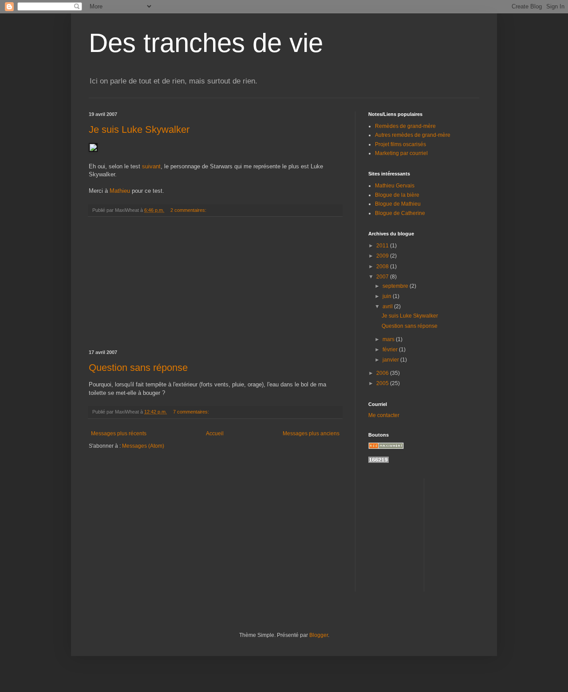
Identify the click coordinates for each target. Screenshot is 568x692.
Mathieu (120, 190)
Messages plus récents (118, 433)
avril (388, 306)
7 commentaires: (191, 411)
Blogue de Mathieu (398, 204)
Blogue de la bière (397, 195)
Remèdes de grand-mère (405, 126)
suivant (151, 166)
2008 (383, 266)
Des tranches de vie (206, 43)
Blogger (318, 635)
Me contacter (383, 415)
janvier (391, 360)
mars (389, 339)
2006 (383, 373)
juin (388, 296)
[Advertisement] (215, 283)
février (391, 349)
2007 (383, 277)
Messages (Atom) (143, 446)
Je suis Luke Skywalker (139, 129)
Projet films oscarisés (400, 144)
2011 (383, 246)
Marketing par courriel (401, 153)
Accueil (215, 433)
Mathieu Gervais (394, 186)
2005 (383, 383)
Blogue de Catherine (400, 213)
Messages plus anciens (311, 433)
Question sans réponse (138, 367)
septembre (396, 286)
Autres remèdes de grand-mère (412, 135)
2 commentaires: (189, 210)
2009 (383, 256)
